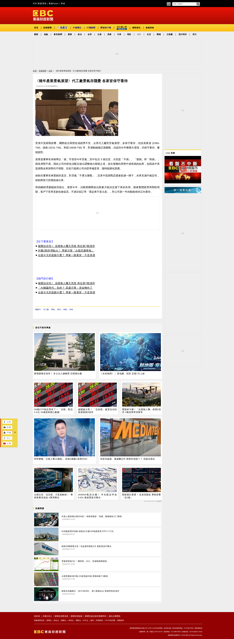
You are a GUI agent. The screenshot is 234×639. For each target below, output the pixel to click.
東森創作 (120, 620)
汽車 (119, 34)
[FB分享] (7, 423)
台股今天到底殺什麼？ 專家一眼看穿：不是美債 (66, 255)
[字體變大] (7, 428)
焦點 (46, 34)
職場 (159, 34)
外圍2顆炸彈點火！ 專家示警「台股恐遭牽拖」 (66, 250)
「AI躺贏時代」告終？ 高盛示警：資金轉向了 (65, 287)
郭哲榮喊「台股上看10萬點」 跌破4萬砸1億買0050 (60, 459)
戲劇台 (63, 620)
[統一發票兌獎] (183, 192)
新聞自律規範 (76, 616)
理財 (129, 34)
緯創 (65, 309)
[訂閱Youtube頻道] (7, 444)
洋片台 (85, 620)
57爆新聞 (91, 28)
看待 (59, 309)
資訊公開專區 (114, 616)
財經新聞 (47, 28)
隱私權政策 (198, 628)
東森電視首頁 (39, 620)
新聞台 (49, 620)
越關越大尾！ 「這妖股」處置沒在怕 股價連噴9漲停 (97, 410)
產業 (70, 34)
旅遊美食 (150, 28)
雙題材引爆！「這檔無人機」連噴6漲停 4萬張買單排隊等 (141, 410)
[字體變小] (7, 434)
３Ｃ (139, 34)
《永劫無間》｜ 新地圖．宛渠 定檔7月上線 (122, 373)
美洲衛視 (99, 620)
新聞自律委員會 (61, 616)
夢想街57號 (105, 28)
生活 (149, 34)
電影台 (78, 620)
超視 (92, 620)
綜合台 (56, 620)
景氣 (53, 309)
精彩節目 (136, 28)
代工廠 (46, 309)
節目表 (37, 616)
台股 (100, 34)
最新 (36, 34)
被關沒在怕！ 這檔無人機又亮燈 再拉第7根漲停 (66, 246)
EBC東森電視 (40, 3)
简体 (63, 3)
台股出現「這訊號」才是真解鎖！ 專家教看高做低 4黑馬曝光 (53, 496)
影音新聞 (58, 34)
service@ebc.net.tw (195, 632)
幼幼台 (71, 620)
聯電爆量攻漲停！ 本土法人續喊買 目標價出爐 (58, 373)
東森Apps (54, 3)
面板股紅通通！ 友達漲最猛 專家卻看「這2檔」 (141, 496)
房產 (109, 34)
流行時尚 (183, 34)
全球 (90, 34)
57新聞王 (77, 28)
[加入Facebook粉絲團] (7, 439)
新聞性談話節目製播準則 (95, 616)
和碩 (71, 309)
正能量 (170, 34)
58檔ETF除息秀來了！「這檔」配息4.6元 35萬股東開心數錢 (53, 410)
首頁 (36, 28)
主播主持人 (47, 616)
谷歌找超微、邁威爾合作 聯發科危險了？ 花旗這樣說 (127, 459)
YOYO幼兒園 (110, 620)
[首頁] (43, 15)
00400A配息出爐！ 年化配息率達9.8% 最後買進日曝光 (97, 496)
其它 (195, 34)
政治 (80, 34)
